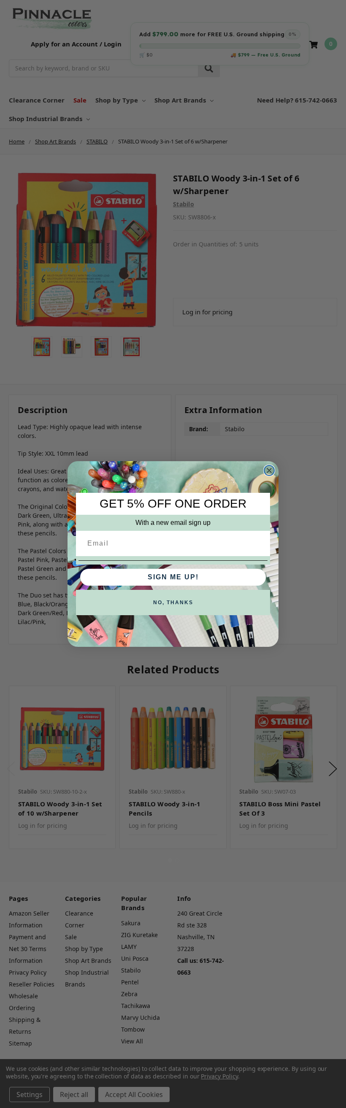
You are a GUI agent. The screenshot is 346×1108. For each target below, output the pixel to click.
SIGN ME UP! (173, 577)
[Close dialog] (269, 470)
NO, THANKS (173, 602)
